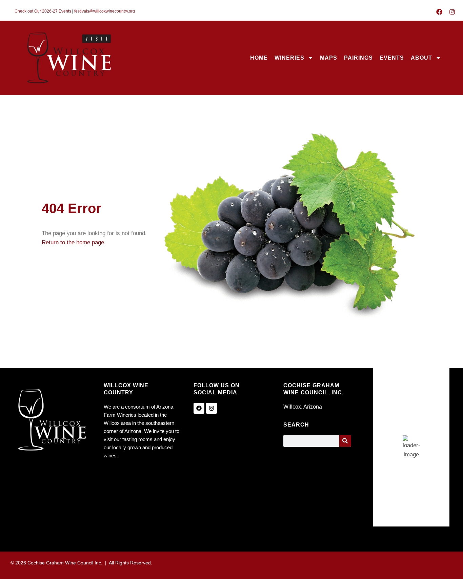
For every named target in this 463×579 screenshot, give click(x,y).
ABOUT (421, 58)
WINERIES (289, 58)
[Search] (345, 441)
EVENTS (392, 58)
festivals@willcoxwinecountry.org (104, 11)
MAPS (328, 58)
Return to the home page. (74, 242)
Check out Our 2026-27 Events (43, 11)
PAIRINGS (358, 58)
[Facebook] (439, 12)
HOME (259, 58)
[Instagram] (452, 12)
